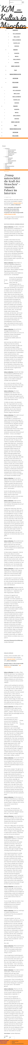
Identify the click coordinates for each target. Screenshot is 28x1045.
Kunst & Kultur (15, 66)
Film (15, 70)
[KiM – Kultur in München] (14, 25)
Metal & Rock (17, 36)
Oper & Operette (16, 59)
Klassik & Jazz (16, 43)
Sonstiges (16, 46)
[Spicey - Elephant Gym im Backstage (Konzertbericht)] (12, 1039)
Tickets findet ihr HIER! (10, 214)
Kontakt (13, 1042)
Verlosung (15, 82)
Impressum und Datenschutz (18, 1043)
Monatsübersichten (15, 74)
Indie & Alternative (17, 39)
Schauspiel (16, 53)
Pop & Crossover (17, 33)
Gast (7, 1036)
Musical (17, 56)
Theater (15, 49)
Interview (15, 78)
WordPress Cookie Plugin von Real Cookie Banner (4, 1042)
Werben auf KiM (15, 1041)
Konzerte (15, 30)
